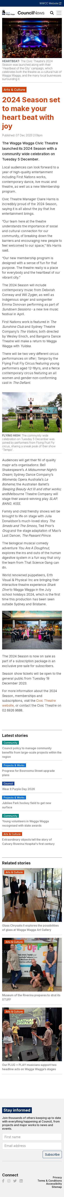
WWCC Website (49, 3)
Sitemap (57, 1186)
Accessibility (54, 1183)
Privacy (57, 1177)
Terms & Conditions (50, 1180)
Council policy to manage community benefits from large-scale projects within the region (32, 752)
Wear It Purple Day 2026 (18, 789)
